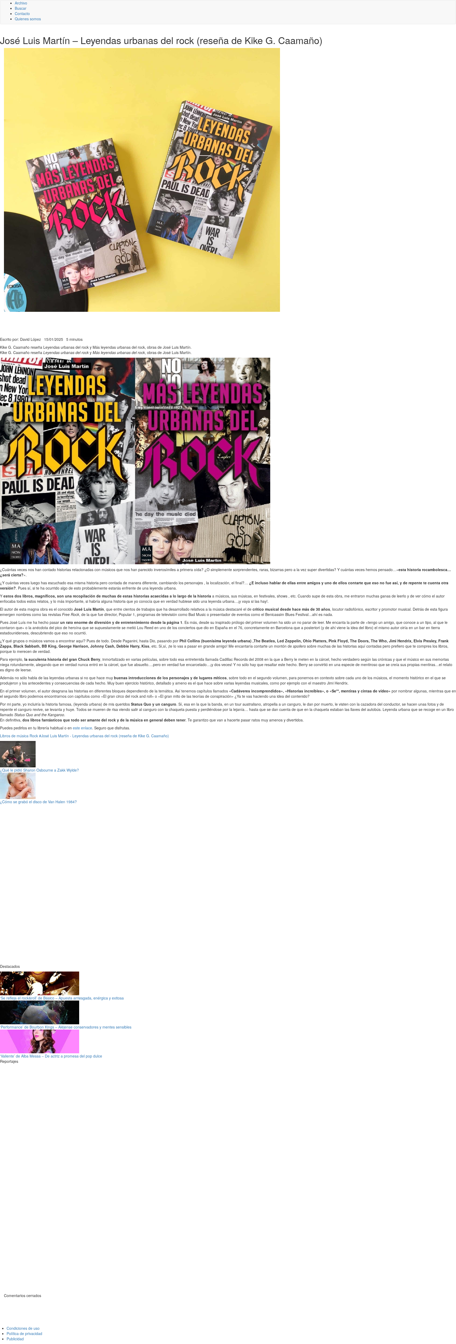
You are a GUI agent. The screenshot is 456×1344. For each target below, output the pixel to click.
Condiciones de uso (23, 1328)
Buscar (20, 8)
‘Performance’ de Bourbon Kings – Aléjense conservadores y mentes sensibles (65, 1027)
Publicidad (15, 1338)
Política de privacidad (24, 1333)
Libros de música (14, 735)
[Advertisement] (129, 324)
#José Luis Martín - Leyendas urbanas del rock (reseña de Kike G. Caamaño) (104, 735)
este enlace (82, 727)
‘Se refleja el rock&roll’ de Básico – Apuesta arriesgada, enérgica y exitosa (62, 998)
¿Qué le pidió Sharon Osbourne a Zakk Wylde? (39, 770)
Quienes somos (28, 18)
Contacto (22, 13)
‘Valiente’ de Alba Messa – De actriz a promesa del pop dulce (51, 1056)
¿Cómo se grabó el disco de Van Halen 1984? (38, 801)
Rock (34, 735)
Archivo (21, 3)
